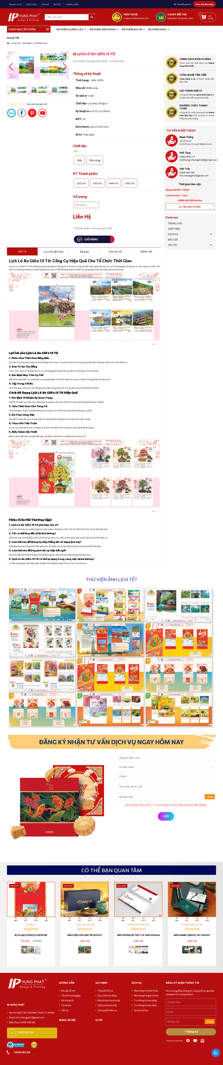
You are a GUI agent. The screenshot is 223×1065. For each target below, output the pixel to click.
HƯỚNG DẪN (72, 4)
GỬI (165, 816)
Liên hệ (64, 1010)
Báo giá (173, 239)
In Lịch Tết (13, 37)
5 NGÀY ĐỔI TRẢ (177, 14)
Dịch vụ (173, 234)
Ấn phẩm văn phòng (103, 29)
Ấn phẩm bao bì (132, 29)
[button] (11, 67)
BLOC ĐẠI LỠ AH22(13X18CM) (31, 935)
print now (131, 14)
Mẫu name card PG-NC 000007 (192, 935)
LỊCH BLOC (31, 924)
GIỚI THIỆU (31, 4)
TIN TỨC (57, 4)
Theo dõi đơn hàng (204, 4)
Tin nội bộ (66, 1005)
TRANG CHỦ (15, 4)
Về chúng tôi (67, 1000)
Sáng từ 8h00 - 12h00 (177, 189)
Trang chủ (15, 43)
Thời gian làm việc (190, 184)
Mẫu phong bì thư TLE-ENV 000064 (138, 935)
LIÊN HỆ (45, 4)
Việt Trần (184, 168)
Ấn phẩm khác (157, 29)
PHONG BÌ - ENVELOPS (138, 924)
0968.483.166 (22, 1052)
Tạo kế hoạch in (184, 4)
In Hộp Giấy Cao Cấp (84, 924)
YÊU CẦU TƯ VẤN (192, 206)
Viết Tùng (185, 152)
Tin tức (173, 244)
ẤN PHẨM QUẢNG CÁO (69, 29)
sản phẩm (27, 43)
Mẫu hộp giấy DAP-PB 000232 (84, 935)
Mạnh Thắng (186, 136)
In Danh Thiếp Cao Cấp (192, 924)
